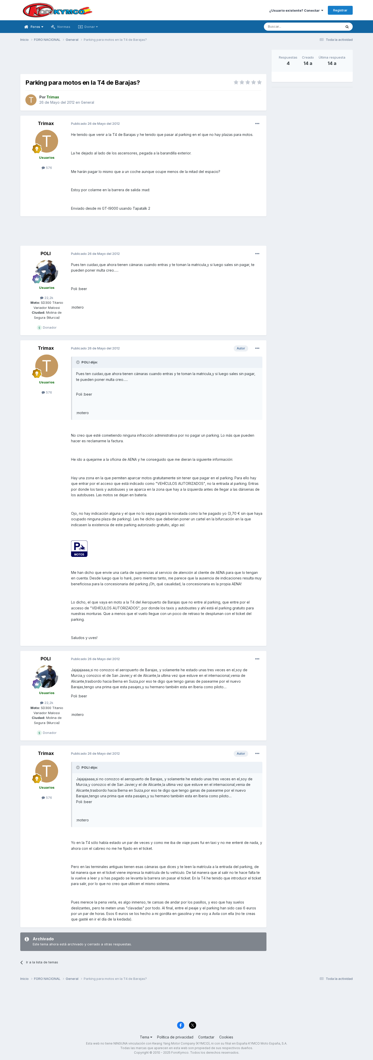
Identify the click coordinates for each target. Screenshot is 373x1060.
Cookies (226, 1037)
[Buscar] (347, 27)
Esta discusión (324, 26)
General (87, 102)
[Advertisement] (143, 61)
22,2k (48, 298)
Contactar (206, 1037)
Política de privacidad (175, 1037)
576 (48, 168)
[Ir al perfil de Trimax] (31, 99)
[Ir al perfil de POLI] (46, 271)
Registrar (340, 10)
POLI (46, 253)
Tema (145, 1037)
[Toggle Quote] (78, 362)
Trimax (46, 123)
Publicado (95, 123)
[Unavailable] (79, 548)
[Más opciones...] (257, 124)
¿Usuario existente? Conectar (295, 10)
